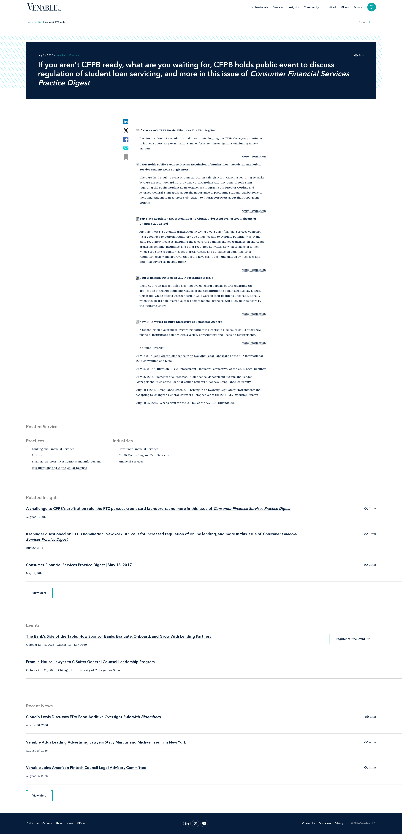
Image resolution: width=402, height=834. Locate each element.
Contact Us (308, 823)
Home (29, 22)
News (70, 823)
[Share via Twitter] (125, 130)
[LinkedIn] (187, 823)
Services (278, 7)
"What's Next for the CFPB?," (177, 403)
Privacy (339, 823)
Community (311, 7)
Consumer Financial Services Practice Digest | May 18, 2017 (79, 565)
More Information (254, 156)
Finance (37, 455)
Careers (358, 7)
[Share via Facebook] (125, 139)
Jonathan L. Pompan (67, 55)
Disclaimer (325, 823)
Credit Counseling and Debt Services (144, 455)
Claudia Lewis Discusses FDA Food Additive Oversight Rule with (93, 716)
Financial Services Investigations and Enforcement (66, 461)
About (332, 7)
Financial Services (131, 461)
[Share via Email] (125, 148)
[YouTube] (204, 823)
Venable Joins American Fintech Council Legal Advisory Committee (86, 767)
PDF (373, 22)
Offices (345, 7)
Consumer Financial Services (138, 449)
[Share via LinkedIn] (125, 121)
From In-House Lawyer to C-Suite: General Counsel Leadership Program (90, 661)
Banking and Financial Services (53, 449)
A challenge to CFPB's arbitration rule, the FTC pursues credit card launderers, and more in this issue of (158, 508)
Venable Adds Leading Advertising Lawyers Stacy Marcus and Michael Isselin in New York (106, 742)
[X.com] (195, 823)
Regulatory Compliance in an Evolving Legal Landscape (191, 356)
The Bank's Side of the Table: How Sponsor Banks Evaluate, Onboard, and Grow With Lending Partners (118, 636)
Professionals (259, 7)
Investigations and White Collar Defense (59, 468)
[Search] (371, 7)
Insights (293, 7)
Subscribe (33, 823)
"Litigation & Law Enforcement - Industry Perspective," (191, 369)
